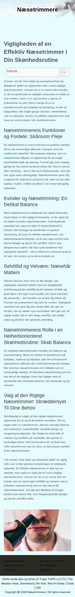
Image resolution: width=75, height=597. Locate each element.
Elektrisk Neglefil (14, 565)
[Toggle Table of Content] (60, 72)
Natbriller (45, 569)
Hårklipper (10, 569)
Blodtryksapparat (14, 561)
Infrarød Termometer (52, 561)
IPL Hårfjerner (48, 565)
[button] (37, 24)
